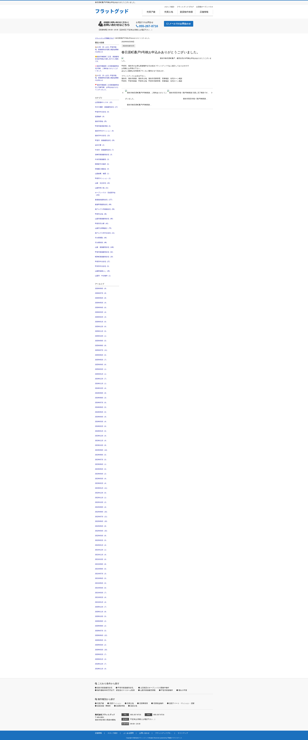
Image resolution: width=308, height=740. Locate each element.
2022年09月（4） (101, 507)
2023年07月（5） (101, 459)
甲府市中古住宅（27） (103, 261)
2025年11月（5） (101, 331)
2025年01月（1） (101, 374)
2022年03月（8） (101, 536)
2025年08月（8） (101, 345)
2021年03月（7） (101, 593)
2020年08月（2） (101, 626)
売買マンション (115, 703)
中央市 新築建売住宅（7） (105, 150)
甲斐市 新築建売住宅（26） (105, 140)
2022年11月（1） (101, 498)
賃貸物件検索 (186, 12)
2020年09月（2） (101, 621)
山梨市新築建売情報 (147, 690)
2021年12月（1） (101, 550)
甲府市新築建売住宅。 (126, 688)
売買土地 (168, 12)
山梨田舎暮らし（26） (103, 271)
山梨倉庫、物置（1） (102, 173)
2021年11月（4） (101, 555)
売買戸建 (151, 12)
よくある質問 (128, 733)
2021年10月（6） (101, 559)
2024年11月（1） (101, 383)
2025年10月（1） (101, 336)
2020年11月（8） (101, 612)
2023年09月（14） (101, 450)
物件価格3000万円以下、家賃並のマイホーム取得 (116, 690)
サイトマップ (183, 733)
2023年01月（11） (101, 488)
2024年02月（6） (101, 426)
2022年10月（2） (101, 502)
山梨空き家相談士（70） (103, 228)
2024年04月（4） (101, 417)
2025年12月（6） (101, 326)
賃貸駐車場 (120, 706)
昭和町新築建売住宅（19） (104, 257)
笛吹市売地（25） (101, 121)
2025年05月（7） (101, 360)
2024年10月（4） (101, 388)
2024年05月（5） (101, 412)
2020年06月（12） (101, 635)
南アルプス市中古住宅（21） (105, 233)
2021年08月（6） (101, 569)
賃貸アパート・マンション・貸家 (181, 703)
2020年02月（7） (101, 654)
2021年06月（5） (101, 578)
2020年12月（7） (101, 607)
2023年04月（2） (101, 474)
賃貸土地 (133, 706)
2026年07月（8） (101, 293)
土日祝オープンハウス (204, 7)
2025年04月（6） (101, 364)
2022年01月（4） (101, 545)
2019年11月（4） (101, 669)
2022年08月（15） (101, 512)
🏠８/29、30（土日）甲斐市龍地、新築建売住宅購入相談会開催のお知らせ (107, 49)
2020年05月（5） (101, 640)
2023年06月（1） (101, 464)
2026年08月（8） (101, 288)
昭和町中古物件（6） (102, 164)
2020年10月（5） (101, 616)
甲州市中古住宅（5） (102, 266)
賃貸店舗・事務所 (104, 706)
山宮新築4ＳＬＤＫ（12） (104, 102)
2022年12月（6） (101, 493)
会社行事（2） (100, 145)
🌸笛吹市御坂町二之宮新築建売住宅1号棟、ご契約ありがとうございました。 (107, 68)
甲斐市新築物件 (167, 690)
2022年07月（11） (101, 517)
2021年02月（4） (101, 597)
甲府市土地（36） (101, 214)
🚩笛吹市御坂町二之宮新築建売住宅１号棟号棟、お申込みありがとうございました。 (107, 87)
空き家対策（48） (101, 242)
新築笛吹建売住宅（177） (104, 200)
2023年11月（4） (101, 440)
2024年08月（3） (101, 398)
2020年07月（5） (101, 631)
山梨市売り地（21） (102, 188)
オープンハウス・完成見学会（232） (105, 194)
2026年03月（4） (101, 312)
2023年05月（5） (101, 469)
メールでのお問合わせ (180, 24)
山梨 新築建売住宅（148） (105, 247)
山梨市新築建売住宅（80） (104, 219)
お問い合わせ (144, 733)
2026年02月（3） (101, 317)
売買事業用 (143, 703)
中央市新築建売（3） (102, 159)
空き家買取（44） (101, 238)
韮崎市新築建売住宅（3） (104, 154)
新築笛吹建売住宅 (128, 46)
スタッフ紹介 (169, 7)
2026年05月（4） (101, 303)
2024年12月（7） (101, 379)
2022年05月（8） (101, 526)
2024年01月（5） (101, 431)
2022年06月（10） (101, 521)
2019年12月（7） (101, 664)
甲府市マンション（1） (103, 178)
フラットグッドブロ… (163, 733)
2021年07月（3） (101, 574)
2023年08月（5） (101, 455)
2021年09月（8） (101, 564)
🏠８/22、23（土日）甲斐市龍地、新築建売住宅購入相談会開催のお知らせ (107, 78)
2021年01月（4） (101, 602)
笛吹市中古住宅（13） (103, 135)
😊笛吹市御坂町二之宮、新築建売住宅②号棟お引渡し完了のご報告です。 (107, 59)
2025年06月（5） (101, 355)
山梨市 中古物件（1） (103, 276)
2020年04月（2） (101, 645)
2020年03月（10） (101, 650)
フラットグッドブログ (185, 7)
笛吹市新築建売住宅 (104, 688)
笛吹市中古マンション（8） (105, 131)
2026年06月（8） (101, 298)
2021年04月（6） (101, 588)
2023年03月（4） (101, 478)
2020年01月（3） (101, 659)
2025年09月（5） (101, 341)
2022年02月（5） (101, 540)
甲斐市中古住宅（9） (102, 112)
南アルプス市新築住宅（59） (105, 209)
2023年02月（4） (101, 483)
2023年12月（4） (101, 436)
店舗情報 (204, 12)
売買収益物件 (158, 703)
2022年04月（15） (101, 531)
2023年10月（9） (101, 445)
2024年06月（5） (101, 407)
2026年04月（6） (101, 307)
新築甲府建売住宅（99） (103, 204)
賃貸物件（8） (100, 116)
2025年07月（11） (101, 350)
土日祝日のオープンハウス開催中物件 (154, 688)
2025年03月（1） (101, 369)
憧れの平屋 (183, 690)
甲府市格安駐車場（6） (103, 126)
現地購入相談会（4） (102, 169)
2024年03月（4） (101, 421)
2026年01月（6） (101, 322)
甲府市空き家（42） (102, 223)
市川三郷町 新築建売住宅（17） (107, 107)
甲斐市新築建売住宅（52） (104, 252)
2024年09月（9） (101, 393)
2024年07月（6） (101, 402)
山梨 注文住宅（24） (103, 183)
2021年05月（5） (101, 583)
